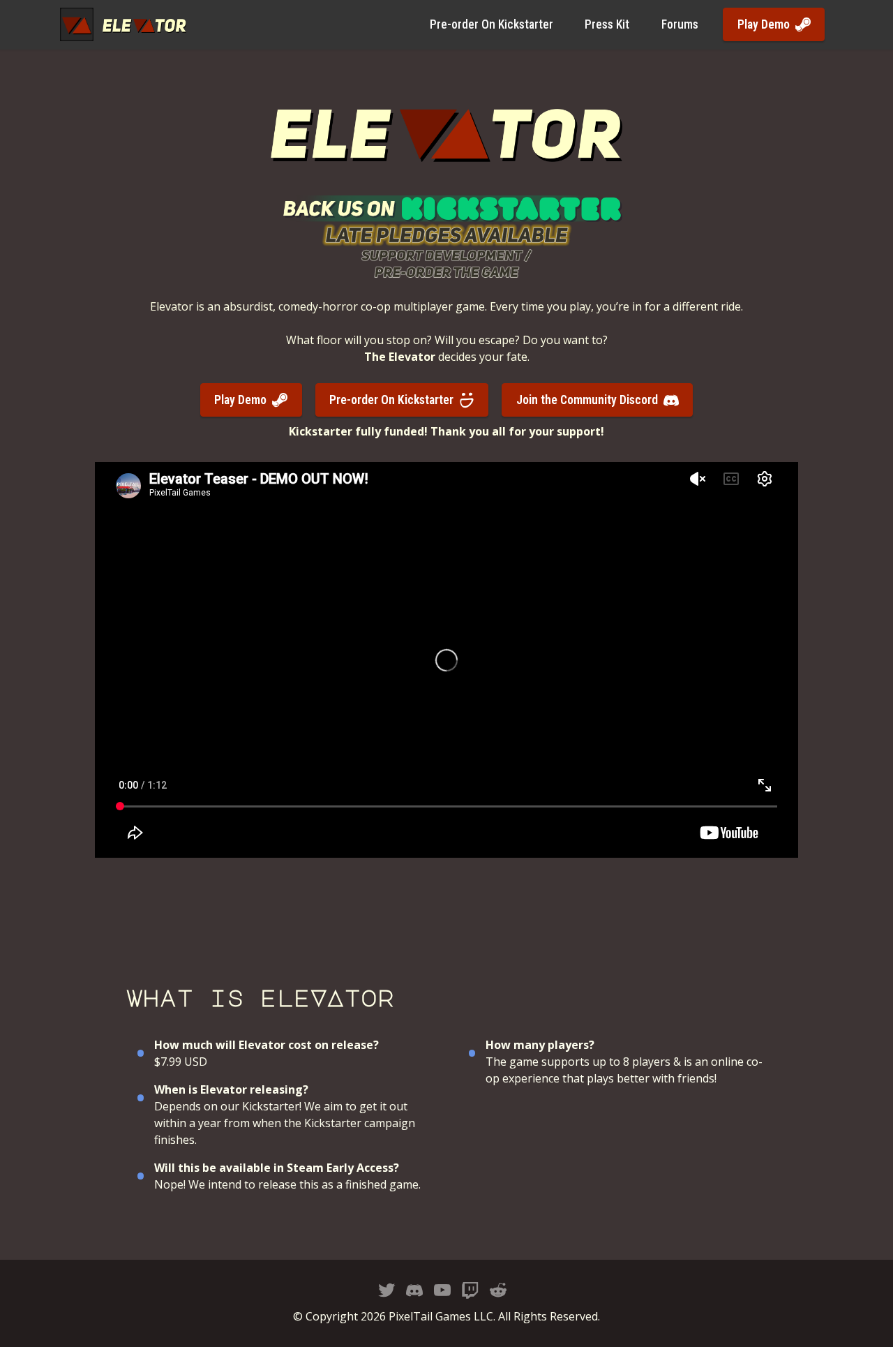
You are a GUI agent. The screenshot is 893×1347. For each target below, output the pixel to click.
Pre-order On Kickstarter (491, 24)
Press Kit (607, 24)
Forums (679, 24)
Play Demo (763, 24)
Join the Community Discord (587, 400)
